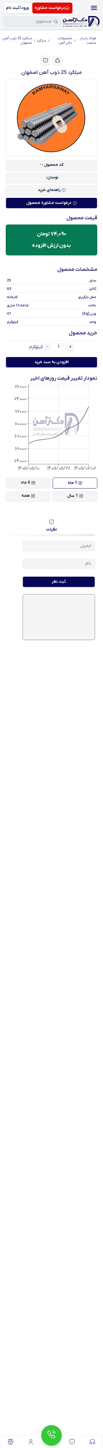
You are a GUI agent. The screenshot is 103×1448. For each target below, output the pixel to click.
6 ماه (25, 482)
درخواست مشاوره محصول (49, 203)
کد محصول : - (51, 165)
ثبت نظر (59, 581)
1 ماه (72, 483)
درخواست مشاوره (50, 8)
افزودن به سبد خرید (51, 362)
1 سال (72, 496)
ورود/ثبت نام (17, 8)
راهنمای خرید (49, 190)
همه (25, 496)
